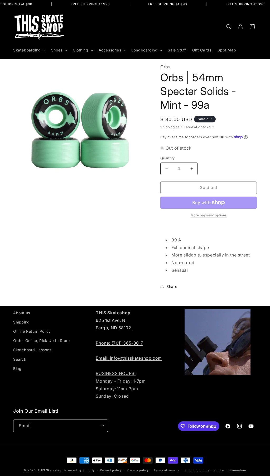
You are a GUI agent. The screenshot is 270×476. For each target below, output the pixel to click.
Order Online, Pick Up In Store (41, 340)
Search (19, 359)
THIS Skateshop (50, 470)
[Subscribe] (102, 426)
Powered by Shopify (79, 470)
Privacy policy (138, 470)
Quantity (167, 158)
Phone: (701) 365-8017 (119, 343)
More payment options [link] (209, 215)
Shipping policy (197, 470)
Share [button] (171, 286)
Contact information (230, 470)
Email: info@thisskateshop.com (129, 358)
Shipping (167, 127)
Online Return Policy (32, 331)
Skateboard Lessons (32, 350)
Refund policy (111, 470)
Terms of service (166, 470)
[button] (29, 50)
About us (21, 313)
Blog (17, 368)
